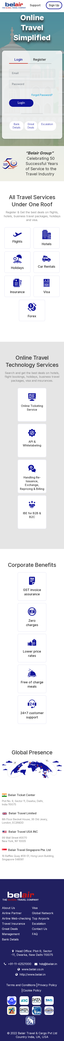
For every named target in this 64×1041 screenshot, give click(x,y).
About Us (8, 908)
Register (39, 59)
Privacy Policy (47, 985)
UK (38, 1037)
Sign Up (54, 5)
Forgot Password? (42, 94)
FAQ (35, 934)
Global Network (42, 913)
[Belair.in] (15, 4)
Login (18, 59)
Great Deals (31, 126)
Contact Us (39, 929)
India (31, 1037)
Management (11, 934)
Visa (35, 908)
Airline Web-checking (16, 918)
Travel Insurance (13, 923)
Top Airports (40, 918)
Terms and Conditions (21, 985)
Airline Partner (12, 913)
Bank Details (16, 126)
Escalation (47, 124)
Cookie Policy (32, 990)
